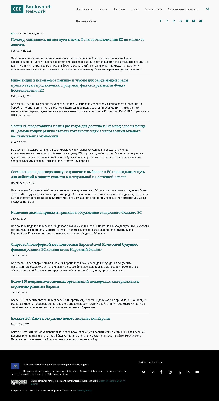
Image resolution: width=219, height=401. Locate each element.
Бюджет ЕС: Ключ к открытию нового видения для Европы (60, 318)
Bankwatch (33, 9)
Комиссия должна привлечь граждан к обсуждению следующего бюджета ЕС (76, 212)
